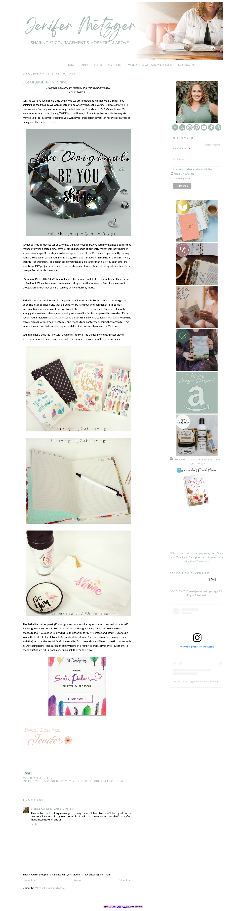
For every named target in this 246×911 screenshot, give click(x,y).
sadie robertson (105, 781)
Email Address (181, 148)
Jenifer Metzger (181, 681)
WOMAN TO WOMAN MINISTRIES (150, 64)
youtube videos (57, 317)
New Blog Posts (182, 178)
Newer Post (29, 880)
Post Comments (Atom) (51, 887)
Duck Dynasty (65, 781)
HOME (71, 64)
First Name (179, 159)
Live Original (111, 317)
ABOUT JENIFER (91, 64)
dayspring (48, 781)
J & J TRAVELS (186, 64)
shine (120, 781)
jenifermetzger (200, 681)
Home (77, 880)
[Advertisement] (197, 529)
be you (36, 781)
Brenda (35, 808)
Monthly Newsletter (184, 173)
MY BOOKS (115, 64)
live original (83, 781)
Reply (34, 824)
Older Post (125, 880)
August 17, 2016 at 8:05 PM (57, 808)
